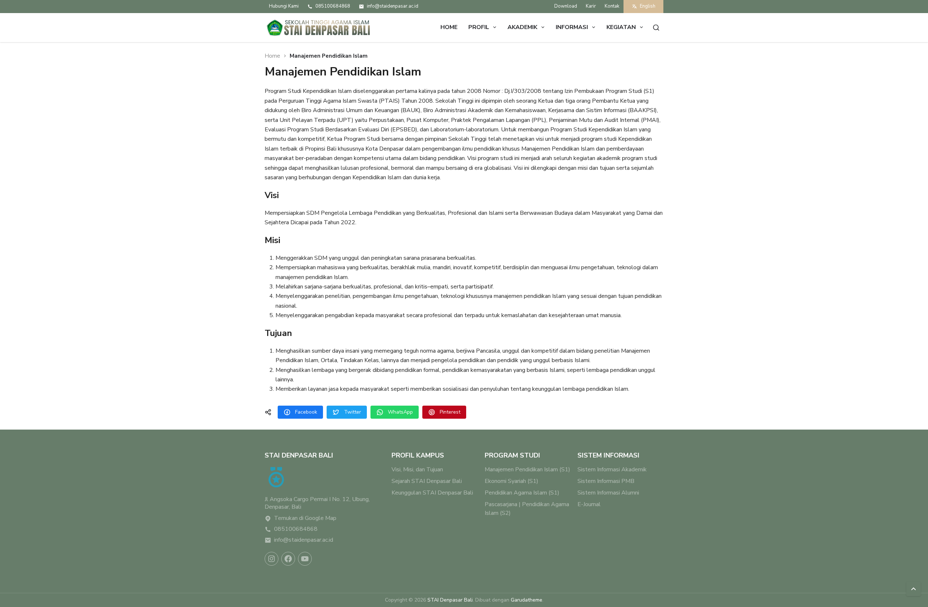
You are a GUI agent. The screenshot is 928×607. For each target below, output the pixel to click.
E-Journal (589, 504)
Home (448, 27)
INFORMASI (572, 27)
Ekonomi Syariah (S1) (511, 481)
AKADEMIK (522, 27)
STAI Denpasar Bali (450, 599)
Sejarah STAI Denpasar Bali (427, 481)
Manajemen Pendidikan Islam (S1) (527, 469)
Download (565, 6)
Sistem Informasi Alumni (608, 493)
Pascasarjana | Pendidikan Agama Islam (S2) (527, 508)
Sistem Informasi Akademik (612, 469)
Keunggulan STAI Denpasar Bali (432, 493)
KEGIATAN (621, 27)
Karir (591, 6)
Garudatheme (526, 599)
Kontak (612, 6)
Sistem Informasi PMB (605, 481)
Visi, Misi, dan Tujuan (417, 469)
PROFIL (478, 27)
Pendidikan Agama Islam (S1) (522, 493)
